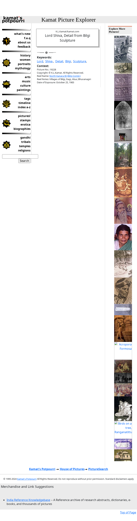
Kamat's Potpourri (42, 469)
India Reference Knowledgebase (28, 500)
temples (25, 146)
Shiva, (49, 61)
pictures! (24, 116)
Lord (40, 61)
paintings (24, 90)
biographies (22, 129)
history (25, 55)
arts (28, 77)
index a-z (24, 107)
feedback (24, 47)
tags (27, 99)
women (25, 60)
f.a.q (27, 38)
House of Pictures (72, 469)
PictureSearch (98, 469)
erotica (26, 124)
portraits (24, 64)
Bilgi (68, 61)
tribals (26, 142)
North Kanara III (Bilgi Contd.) (65, 76)
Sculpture (79, 61)
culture (25, 86)
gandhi (25, 137)
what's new (22, 34)
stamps (25, 120)
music (26, 81)
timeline (25, 103)
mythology (23, 68)
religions (24, 150)
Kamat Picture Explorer (68, 19)
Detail (59, 61)
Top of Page (128, 512)
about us (24, 42)
